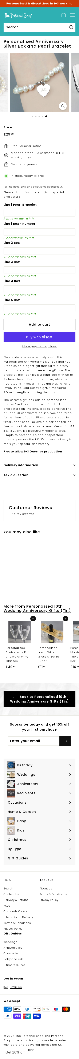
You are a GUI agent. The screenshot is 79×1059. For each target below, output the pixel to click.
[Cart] (63, 15)
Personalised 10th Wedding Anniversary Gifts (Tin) (37, 608)
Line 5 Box (12, 300)
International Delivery (18, 917)
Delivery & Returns (16, 900)
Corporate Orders (15, 911)
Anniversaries (13, 947)
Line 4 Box (12, 281)
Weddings (10, 942)
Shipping (26, 186)
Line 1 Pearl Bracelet (20, 205)
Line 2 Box (12, 243)
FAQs (7, 905)
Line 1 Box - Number (19, 224)
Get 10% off (15, 1052)
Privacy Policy (13, 928)
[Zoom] (63, 106)
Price (8, 127)
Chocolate (11, 953)
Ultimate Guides (15, 965)
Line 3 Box (12, 262)
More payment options (39, 346)
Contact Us (11, 894)
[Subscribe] (65, 741)
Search (8, 888)
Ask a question (16, 475)
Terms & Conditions (17, 923)
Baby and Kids (14, 959)
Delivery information (21, 465)
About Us (46, 888)
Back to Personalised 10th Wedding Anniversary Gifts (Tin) (39, 699)
